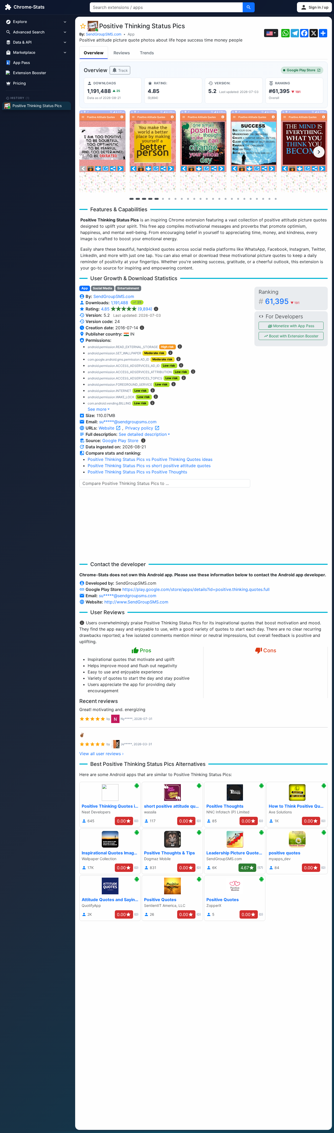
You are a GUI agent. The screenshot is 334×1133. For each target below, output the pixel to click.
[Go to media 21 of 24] (257, 199)
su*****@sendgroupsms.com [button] (128, 421)
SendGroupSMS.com (103, 34)
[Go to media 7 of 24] (169, 199)
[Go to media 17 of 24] (232, 199)
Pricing (19, 83)
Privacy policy (139, 428)
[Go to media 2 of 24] (138, 199)
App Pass (21, 63)
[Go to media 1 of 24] (131, 199)
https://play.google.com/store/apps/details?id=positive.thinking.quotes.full (196, 589)
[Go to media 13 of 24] (207, 199)
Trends (147, 52)
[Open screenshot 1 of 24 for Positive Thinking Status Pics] (102, 151)
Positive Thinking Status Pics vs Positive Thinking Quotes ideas (150, 459)
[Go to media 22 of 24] (263, 199)
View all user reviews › (101, 753)
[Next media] (319, 152)
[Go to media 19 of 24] (244, 199)
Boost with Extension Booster (293, 336)
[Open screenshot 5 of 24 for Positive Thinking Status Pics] (304, 151)
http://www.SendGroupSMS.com (136, 601)
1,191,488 (120, 302)
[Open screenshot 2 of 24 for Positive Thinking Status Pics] (153, 151)
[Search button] (249, 7)
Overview (94, 52)
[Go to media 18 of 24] (238, 199)
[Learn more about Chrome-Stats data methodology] (143, 440)
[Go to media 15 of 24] (219, 199)
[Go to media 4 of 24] (150, 199)
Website (107, 428)
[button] (314, 7)
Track (122, 70)
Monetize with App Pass (293, 326)
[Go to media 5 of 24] (156, 199)
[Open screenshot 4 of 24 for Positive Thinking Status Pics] (254, 151)
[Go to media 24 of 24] (275, 199)
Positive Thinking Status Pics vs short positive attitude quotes (149, 465)
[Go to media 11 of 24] (194, 199)
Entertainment (128, 288)
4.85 (126, 309)
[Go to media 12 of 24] (200, 199)
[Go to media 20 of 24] (250, 199)
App (131, 34)
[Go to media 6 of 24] (163, 199)
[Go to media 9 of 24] (181, 199)
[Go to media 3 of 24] (144, 199)
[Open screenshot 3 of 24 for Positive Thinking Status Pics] (203, 151)
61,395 (282, 301)
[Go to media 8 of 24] (175, 199)
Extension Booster (29, 73)
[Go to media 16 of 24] (225, 199)
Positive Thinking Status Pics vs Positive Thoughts (137, 471)
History (20, 98)
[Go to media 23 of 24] (269, 199)
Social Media (102, 288)
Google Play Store (301, 70)
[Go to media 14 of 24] (213, 199)
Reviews (122, 52)
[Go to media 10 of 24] (188, 199)
